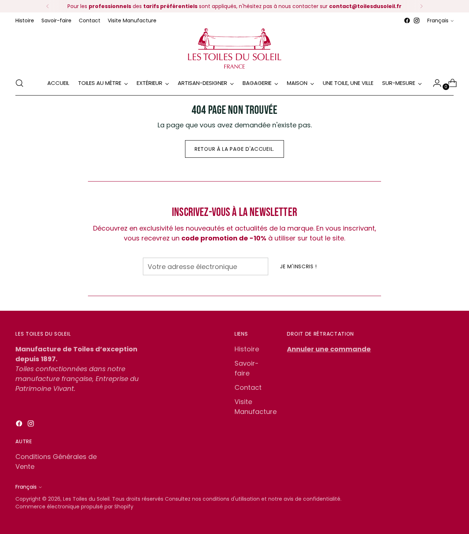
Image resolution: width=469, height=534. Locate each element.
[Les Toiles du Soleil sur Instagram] (416, 20)
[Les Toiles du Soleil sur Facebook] (407, 20)
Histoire (246, 349)
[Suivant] (421, 6)
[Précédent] (48, 6)
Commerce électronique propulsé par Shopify (74, 506)
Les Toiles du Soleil (86, 499)
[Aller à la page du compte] (434, 83)
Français (437, 20)
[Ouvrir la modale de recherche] (19, 83)
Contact (248, 387)
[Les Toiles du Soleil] (234, 48)
